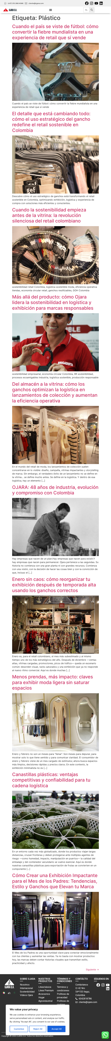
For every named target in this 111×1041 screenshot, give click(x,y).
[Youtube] (96, 3)
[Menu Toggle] (50, 9)
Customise (19, 1029)
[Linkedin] (101, 3)
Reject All (37, 1029)
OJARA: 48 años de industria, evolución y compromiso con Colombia (55, 490)
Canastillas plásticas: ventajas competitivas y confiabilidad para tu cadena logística (51, 780)
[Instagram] (91, 3)
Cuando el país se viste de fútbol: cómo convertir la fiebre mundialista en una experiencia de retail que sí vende (55, 32)
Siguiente (92, 969)
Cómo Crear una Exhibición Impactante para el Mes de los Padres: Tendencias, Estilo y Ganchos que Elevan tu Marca (55, 881)
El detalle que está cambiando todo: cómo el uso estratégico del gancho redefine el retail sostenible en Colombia (51, 122)
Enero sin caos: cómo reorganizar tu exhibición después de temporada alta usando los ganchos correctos (54, 584)
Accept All (56, 1029)
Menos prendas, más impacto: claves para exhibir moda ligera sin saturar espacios (52, 682)
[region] (37, 1020)
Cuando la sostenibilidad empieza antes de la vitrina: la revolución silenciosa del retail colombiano (49, 215)
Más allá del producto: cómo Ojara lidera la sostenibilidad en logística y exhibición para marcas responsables (52, 302)
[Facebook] (87, 3)
